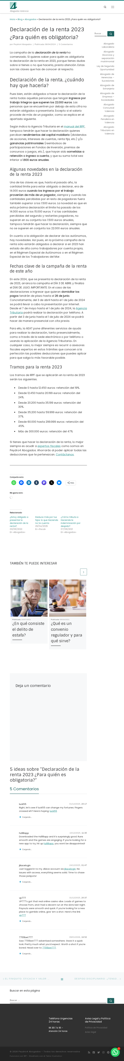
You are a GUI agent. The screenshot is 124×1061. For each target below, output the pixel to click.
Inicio (12, 19)
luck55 (22, 804)
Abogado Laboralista (108, 45)
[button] (115, 1052)
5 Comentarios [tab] (24, 789)
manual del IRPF (74, 126)
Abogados (30, 19)
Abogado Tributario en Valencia (107, 130)
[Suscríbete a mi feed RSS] (89, 1053)
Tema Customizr (54, 1056)
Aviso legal (90, 1032)
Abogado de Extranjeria (107, 87)
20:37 (84, 898)
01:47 (84, 865)
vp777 (22, 897)
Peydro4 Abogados (23, 44)
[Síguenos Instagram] (103, 1053)
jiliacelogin (25, 865)
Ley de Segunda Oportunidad (105, 68)
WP (25, 1056)
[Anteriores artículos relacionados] (76, 572)
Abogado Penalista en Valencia (107, 119)
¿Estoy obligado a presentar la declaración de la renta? (19, 522)
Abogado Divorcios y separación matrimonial (107, 56)
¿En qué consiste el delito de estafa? (28, 629)
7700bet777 (26, 937)
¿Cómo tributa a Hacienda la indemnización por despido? (70, 522)
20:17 (84, 804)
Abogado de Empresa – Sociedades (107, 96)
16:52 (84, 937)
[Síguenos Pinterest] (108, 1053)
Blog (20, 19)
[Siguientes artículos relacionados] (83, 572)
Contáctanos (65, 454)
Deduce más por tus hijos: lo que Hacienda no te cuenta (46, 520)
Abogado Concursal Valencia (108, 108)
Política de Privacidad (96, 1027)
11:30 (84, 833)
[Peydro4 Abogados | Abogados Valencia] (13, 5)
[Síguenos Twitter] (98, 1053)
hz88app (24, 833)
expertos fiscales (49, 446)
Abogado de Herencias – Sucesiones (107, 77)
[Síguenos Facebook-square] (94, 1053)
